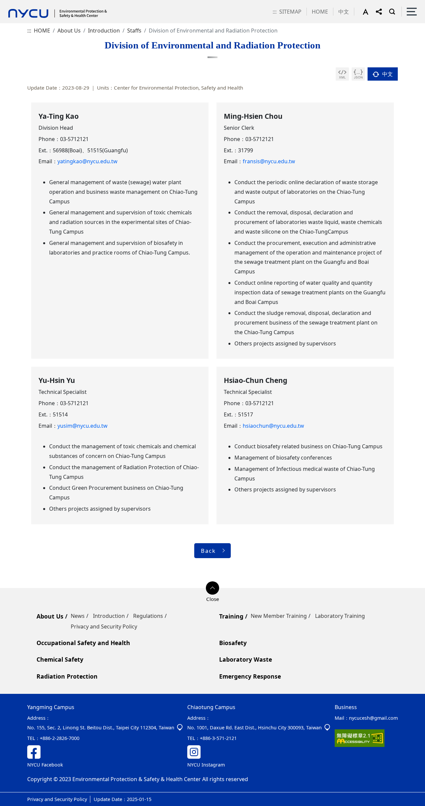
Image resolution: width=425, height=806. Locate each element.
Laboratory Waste (245, 659)
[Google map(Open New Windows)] (180, 727)
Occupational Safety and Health (83, 643)
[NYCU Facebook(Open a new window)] (104, 752)
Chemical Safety (60, 659)
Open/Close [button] (212, 588)
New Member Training (279, 616)
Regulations (148, 616)
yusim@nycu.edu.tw (82, 425)
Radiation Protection (67, 676)
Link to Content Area (25, 4)
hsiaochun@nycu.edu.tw (273, 425)
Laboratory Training (340, 616)
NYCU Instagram (206, 765)
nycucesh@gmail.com (373, 718)
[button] (369, 12)
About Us (69, 30)
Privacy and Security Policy (104, 626)
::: (275, 11)
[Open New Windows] (342, 74)
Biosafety (233, 643)
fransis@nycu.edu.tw (269, 161)
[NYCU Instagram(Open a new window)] (258, 752)
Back (208, 550)
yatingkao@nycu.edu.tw (87, 161)
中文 (343, 11)
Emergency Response (250, 676)
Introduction (104, 30)
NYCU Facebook (45, 765)
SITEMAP (290, 11)
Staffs (134, 30)
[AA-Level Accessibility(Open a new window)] (359, 737)
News (78, 616)
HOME (320, 11)
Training (231, 616)
